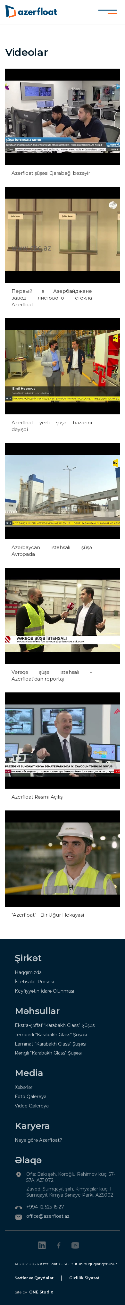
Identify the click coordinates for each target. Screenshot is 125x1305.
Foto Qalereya (30, 1096)
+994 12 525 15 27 (45, 1207)
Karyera (32, 1125)
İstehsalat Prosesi (34, 982)
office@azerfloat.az (48, 1216)
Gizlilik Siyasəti (85, 1277)
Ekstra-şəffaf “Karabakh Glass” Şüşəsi (55, 1025)
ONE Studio (41, 1292)
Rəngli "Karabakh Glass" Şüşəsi (48, 1053)
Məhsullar (37, 1010)
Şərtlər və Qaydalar (34, 1277)
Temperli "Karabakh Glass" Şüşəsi (51, 1035)
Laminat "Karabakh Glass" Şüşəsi (50, 1044)
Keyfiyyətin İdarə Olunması (44, 991)
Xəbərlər (23, 1087)
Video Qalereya (32, 1106)
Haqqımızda (28, 972)
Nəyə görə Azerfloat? (38, 1140)
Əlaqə (28, 1160)
